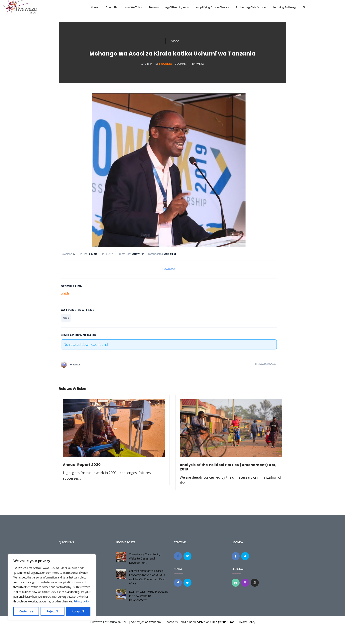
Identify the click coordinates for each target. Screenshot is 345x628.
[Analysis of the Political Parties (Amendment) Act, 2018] (231, 430)
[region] (52, 587)
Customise (26, 611)
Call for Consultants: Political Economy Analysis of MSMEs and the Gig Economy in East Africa (147, 577)
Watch (65, 293)
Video (175, 41)
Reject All (52, 611)
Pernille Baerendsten (192, 622)
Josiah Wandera (151, 622)
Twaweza (165, 63)
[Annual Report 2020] (114, 430)
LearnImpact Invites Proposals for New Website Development (148, 595)
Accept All (78, 611)
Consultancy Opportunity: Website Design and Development (145, 558)
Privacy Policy (246, 622)
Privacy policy (81, 601)
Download (168, 269)
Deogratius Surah (223, 622)
